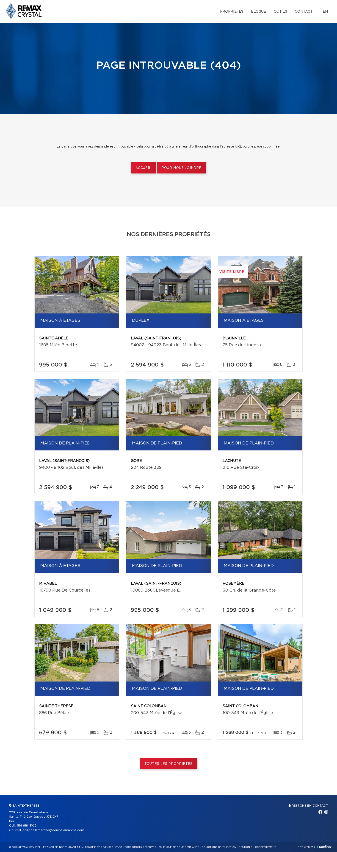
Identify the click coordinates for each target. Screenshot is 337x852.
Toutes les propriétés (168, 763)
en (325, 11)
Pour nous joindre (182, 168)
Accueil (143, 168)
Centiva (324, 846)
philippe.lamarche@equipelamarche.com (53, 830)
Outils (280, 11)
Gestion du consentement (257, 847)
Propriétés (231, 11)
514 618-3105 (26, 825)
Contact (303, 11)
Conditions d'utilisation (219, 847)
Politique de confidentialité (178, 847)
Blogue (258, 11)
